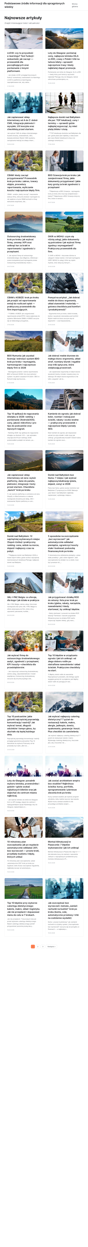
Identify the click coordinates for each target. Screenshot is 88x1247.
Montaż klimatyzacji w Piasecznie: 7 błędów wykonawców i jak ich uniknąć (63, 844)
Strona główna (75, 5)
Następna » (51, 946)
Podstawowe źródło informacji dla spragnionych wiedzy (35, 5)
